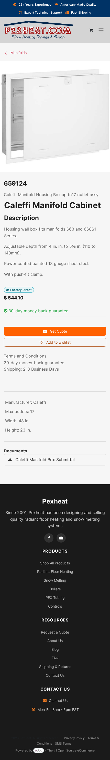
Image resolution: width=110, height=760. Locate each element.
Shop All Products (55, 563)
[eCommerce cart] (91, 30)
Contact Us (55, 675)
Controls (55, 606)
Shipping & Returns (55, 666)
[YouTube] (61, 538)
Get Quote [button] (58, 331)
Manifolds (18, 52)
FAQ (55, 658)
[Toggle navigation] (101, 30)
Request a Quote (55, 632)
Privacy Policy (74, 738)
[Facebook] (48, 538)
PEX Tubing (55, 597)
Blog (55, 649)
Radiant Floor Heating (55, 571)
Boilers (55, 589)
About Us (55, 640)
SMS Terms (63, 743)
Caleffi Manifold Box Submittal (44, 459)
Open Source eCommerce (76, 750)
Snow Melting (55, 580)
